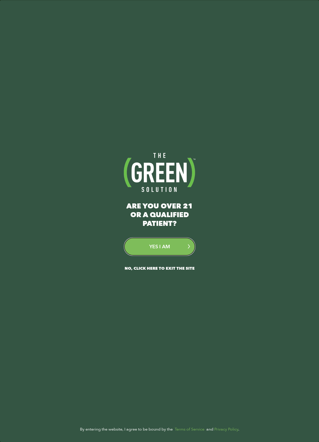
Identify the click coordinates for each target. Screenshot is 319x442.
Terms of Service (189, 429)
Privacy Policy (226, 429)
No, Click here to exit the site (160, 268)
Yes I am (159, 246)
